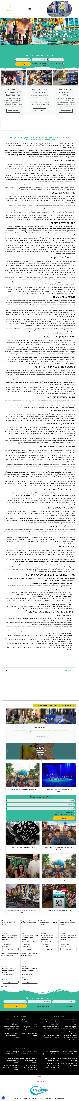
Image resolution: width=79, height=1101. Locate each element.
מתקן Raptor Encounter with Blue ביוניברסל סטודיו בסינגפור (28, 1061)
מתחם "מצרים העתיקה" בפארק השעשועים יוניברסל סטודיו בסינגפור (29, 1068)
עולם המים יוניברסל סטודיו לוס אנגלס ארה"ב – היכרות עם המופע (59, 790)
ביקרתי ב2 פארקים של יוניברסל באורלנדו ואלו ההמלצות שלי (70, 1038)
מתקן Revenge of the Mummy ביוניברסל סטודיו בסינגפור (12, 1054)
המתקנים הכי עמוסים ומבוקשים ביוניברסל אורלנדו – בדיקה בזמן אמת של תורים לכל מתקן (69, 1030)
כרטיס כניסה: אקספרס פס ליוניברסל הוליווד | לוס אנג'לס (59, 880)
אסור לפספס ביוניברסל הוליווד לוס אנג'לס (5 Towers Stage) (22, 790)
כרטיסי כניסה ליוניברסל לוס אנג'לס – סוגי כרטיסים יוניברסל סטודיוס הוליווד (22, 911)
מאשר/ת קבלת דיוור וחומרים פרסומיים (64, 815)
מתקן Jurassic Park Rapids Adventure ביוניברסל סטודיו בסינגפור (11, 1068)
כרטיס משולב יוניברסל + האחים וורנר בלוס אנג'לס (23, 847)
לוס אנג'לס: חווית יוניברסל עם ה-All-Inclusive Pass (58, 910)
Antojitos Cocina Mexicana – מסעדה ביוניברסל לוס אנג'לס (29, 1022)
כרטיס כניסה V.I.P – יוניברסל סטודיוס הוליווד (22, 880)
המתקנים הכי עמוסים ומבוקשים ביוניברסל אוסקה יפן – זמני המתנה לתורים (51, 1066)
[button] (29, 9)
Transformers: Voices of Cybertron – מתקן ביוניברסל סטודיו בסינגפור (29, 1054)
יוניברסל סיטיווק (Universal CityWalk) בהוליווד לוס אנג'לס (11, 1036)
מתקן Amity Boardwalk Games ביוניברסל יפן (70, 1053)
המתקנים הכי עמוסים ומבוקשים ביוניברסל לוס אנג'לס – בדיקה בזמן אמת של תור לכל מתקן (58, 848)
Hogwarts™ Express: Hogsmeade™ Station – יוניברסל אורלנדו (29, 1029)
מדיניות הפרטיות (60, 812)
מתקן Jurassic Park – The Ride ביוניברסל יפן (51, 1060)
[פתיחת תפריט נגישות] (3, 1097)
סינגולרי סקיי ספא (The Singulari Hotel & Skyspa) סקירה (51, 1054)
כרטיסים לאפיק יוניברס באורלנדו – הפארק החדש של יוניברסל (68, 1022)
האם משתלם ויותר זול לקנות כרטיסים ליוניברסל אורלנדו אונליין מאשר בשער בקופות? (51, 1029)
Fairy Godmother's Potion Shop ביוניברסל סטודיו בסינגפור (11, 1061)
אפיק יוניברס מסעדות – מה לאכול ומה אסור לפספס (51, 1037)
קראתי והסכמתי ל (65, 812)
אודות (39, 1076)
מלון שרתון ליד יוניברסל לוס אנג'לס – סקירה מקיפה (11, 1028)
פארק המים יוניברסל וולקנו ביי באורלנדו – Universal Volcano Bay (50, 1022)
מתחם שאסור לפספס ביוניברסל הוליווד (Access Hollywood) (12, 1022)
